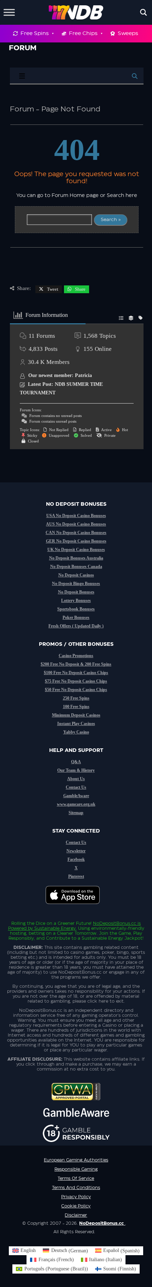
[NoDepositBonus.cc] (76, 12)
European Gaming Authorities (76, 1160)
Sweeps (128, 33)
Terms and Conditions (76, 1187)
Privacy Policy (76, 1197)
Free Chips (83, 33)
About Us (76, 778)
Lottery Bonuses (76, 600)
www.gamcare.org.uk (76, 804)
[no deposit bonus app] (76, 907)
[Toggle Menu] (9, 12)
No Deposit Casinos (76, 575)
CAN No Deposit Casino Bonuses (76, 532)
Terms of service (76, 1178)
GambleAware (76, 795)
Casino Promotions (76, 655)
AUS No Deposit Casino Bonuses (76, 524)
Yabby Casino (76, 732)
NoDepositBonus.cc (114, 923)
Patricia (83, 375)
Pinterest (76, 876)
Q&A (76, 761)
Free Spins (35, 33)
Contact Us (76, 787)
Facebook (76, 859)
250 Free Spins (76, 698)
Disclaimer (76, 1215)
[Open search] (143, 12)
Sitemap (76, 812)
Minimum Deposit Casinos (76, 715)
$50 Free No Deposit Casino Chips (76, 689)
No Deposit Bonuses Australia (76, 558)
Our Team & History (76, 770)
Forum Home (68, 195)
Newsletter (76, 850)
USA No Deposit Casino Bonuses (76, 515)
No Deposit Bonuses (76, 592)
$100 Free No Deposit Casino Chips (76, 672)
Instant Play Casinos (76, 723)
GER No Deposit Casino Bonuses (76, 541)
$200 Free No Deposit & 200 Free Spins (76, 664)
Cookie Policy (75, 1206)
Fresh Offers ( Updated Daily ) (76, 626)
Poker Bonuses (76, 617)
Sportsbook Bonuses (76, 609)
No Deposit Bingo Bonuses (76, 583)
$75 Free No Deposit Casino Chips (76, 681)
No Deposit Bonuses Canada (76, 566)
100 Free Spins (76, 706)
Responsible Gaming (76, 1169)
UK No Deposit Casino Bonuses (76, 549)
